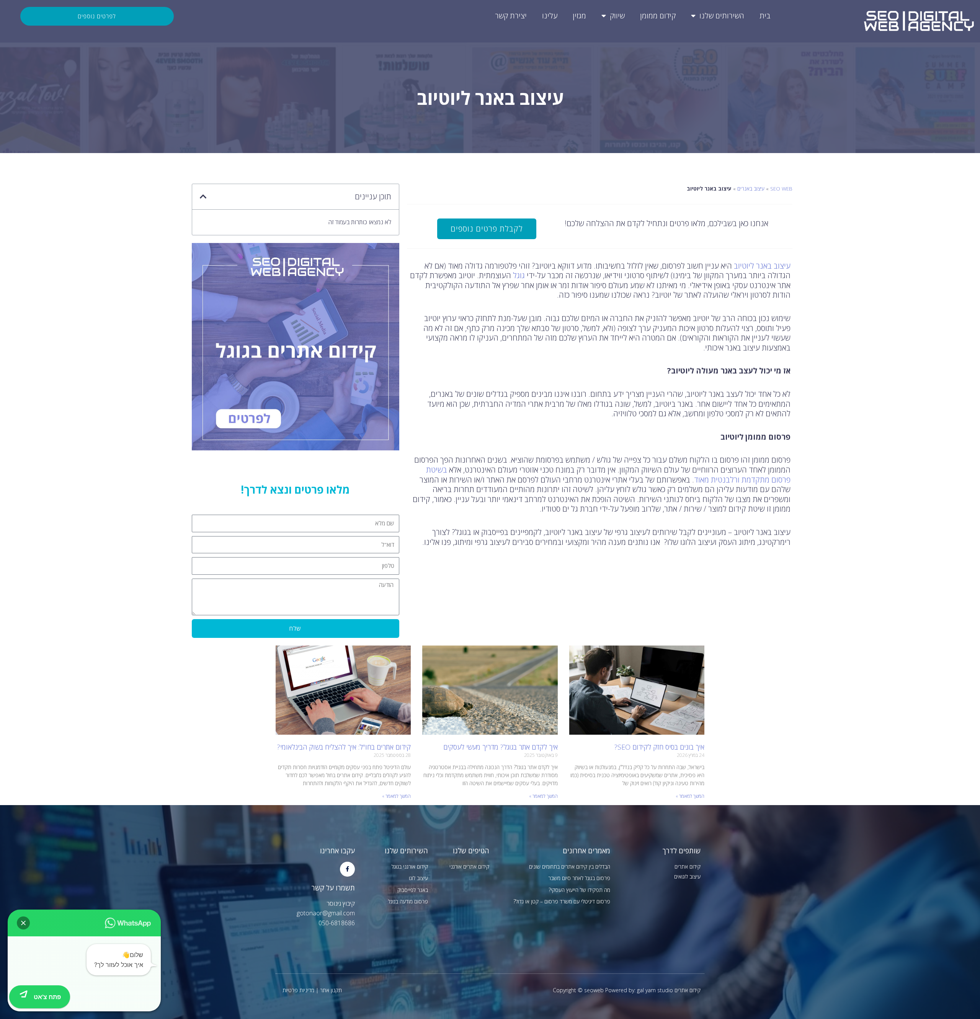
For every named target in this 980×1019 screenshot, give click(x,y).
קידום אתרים (688, 866)
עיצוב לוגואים (687, 876)
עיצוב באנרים (750, 188)
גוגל (519, 275)
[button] (203, 197)
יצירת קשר (511, 15)
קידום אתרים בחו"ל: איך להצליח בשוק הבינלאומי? (344, 747)
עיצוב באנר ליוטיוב (762, 266)
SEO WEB (781, 188)
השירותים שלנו (721, 15)
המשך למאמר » (690, 796)
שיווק (617, 15)
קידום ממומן (658, 15)
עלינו (549, 15)
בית (765, 15)
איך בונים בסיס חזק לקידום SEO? (659, 747)
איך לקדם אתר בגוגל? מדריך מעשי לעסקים (500, 747)
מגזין (579, 15)
